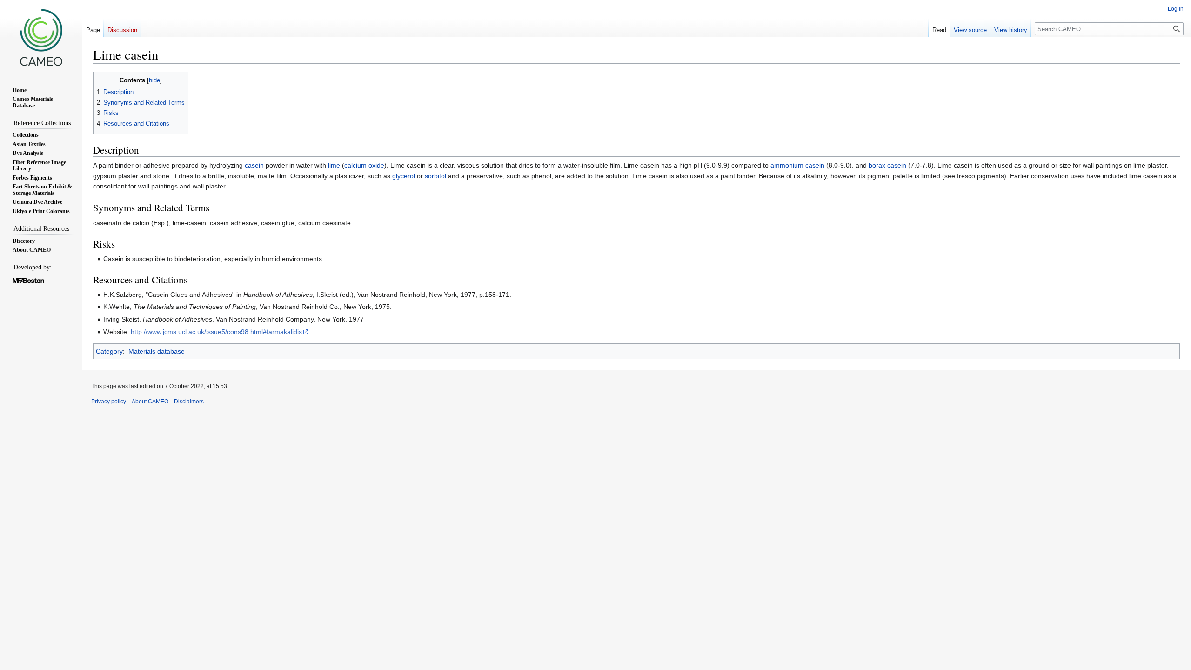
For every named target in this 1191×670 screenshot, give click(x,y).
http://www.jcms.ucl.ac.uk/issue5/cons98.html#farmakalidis (216, 331)
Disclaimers (189, 401)
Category (109, 351)
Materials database (156, 351)
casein (254, 165)
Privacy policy (108, 401)
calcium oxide (364, 165)
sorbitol (435, 176)
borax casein (887, 165)
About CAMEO (150, 401)
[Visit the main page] (41, 37)
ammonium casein (797, 165)
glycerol (403, 176)
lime (334, 165)
